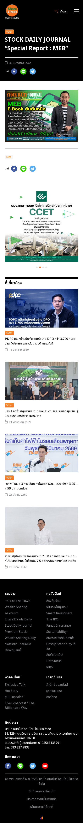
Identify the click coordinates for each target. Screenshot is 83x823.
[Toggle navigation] (76, 12)
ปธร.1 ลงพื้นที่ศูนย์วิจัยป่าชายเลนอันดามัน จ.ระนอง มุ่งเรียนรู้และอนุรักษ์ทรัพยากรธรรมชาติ (41, 413)
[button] (37, 267)
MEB (8, 157)
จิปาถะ (9, 32)
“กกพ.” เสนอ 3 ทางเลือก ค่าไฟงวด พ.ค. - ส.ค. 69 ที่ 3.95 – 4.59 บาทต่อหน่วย (41, 486)
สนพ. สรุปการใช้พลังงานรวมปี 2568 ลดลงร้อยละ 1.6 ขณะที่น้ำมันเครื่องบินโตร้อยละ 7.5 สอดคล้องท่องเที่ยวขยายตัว (41, 558)
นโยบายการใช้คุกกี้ (41, 807)
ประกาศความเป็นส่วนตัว (41, 799)
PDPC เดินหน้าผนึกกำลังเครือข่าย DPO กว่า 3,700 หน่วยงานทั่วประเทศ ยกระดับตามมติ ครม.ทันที (40, 341)
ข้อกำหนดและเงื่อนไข (41, 791)
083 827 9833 (20, 747)
